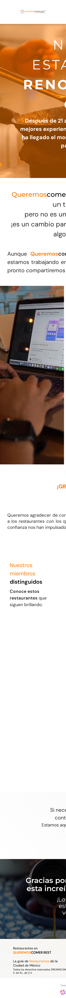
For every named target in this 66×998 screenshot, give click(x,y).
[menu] (5, 8)
